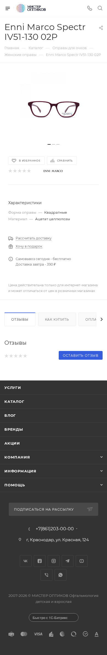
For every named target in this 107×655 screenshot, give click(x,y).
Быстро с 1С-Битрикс (50, 617)
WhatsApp (60, 575)
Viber (46, 575)
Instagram (54, 561)
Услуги (12, 387)
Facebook (40, 561)
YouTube (82, 561)
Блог (10, 415)
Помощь (14, 485)
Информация (20, 471)
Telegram (68, 561)
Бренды (13, 429)
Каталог (14, 401)
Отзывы (20, 319)
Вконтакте (26, 561)
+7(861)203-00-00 (55, 529)
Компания (17, 457)
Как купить (57, 319)
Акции (12, 443)
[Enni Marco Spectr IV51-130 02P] (53, 106)
